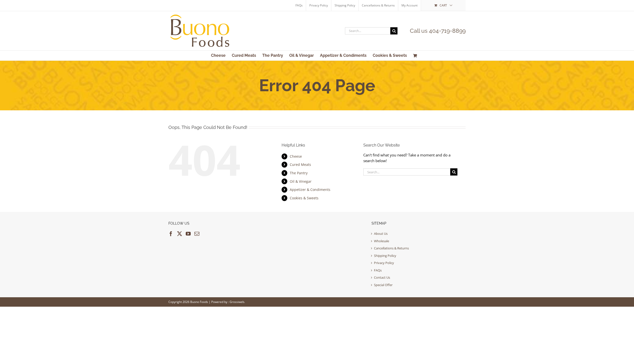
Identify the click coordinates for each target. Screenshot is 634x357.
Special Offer (383, 285)
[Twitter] (179, 233)
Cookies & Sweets (304, 198)
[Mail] (196, 233)
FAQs (378, 270)
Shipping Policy (385, 255)
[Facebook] (170, 233)
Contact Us (382, 277)
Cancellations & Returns (391, 248)
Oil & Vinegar (301, 181)
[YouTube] (188, 233)
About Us (381, 233)
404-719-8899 (447, 30)
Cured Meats (300, 164)
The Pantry (299, 173)
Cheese (296, 156)
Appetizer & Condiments (310, 189)
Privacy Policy (384, 263)
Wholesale (381, 241)
